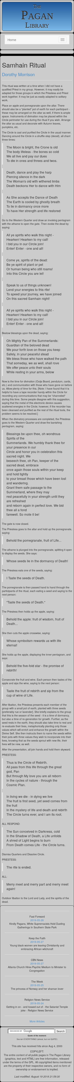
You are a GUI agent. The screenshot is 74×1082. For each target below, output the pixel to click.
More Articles (37, 1021)
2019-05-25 (37, 985)
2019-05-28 (37, 920)
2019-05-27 (37, 942)
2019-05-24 (37, 1003)
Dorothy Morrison (18, 74)
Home (12, 39)
